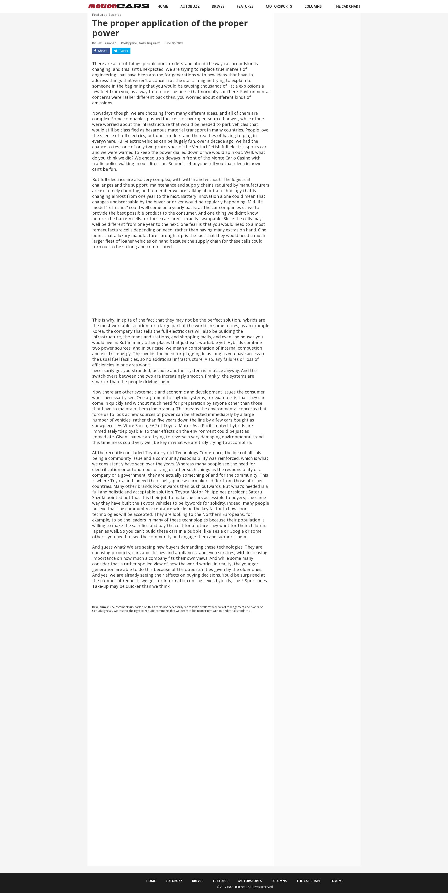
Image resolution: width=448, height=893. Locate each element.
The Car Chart (347, 6)
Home (163, 6)
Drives (218, 6)
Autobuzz (190, 6)
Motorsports (279, 6)
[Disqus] (181, 679)
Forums (336, 881)
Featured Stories (106, 15)
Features (245, 6)
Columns (313, 6)
